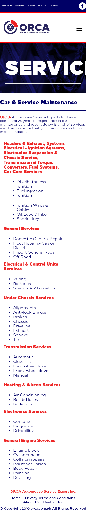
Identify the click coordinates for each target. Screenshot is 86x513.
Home (15, 498)
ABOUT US (7, 5)
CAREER (54, 5)
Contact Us (52, 502)
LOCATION (42, 5)
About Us (31, 502)
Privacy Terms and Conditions (50, 498)
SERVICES (19, 5)
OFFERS (31, 5)
